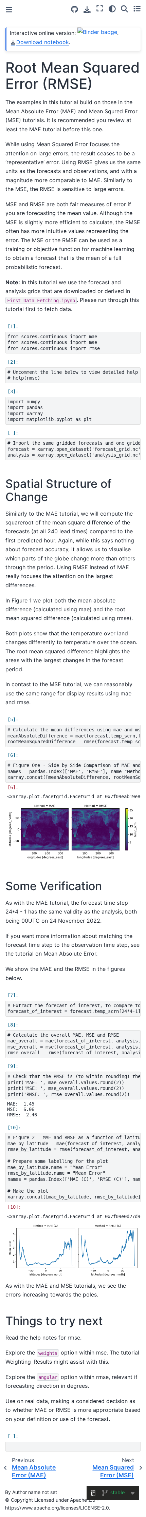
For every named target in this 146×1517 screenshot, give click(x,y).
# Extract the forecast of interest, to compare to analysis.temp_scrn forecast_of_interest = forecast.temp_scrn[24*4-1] (73, 1008)
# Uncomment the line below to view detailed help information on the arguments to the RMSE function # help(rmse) (73, 375)
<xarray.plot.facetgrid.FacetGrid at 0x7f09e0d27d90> (74, 1216)
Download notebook (42, 42)
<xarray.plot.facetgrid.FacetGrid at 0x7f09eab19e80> (74, 796)
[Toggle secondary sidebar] (137, 8)
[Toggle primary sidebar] (9, 10)
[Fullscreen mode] (99, 8)
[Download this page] (87, 9)
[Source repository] (74, 9)
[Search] (124, 8)
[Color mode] (112, 8)
